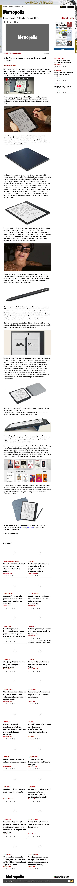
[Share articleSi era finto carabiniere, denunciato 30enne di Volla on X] (31, 671)
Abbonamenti (17, 6)
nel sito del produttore (26, 527)
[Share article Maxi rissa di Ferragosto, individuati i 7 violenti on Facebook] (4, 801)
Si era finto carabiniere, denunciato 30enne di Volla (38, 664)
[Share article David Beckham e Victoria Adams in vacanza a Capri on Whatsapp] (12, 768)
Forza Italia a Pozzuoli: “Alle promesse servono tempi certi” (38, 824)
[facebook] (4, 22)
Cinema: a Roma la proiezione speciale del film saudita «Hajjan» (63, 74)
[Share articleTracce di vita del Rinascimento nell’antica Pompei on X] (31, 768)
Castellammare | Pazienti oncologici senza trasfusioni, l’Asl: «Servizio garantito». (39, 728)
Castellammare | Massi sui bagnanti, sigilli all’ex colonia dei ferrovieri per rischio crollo (14, 695)
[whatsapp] (15, 22)
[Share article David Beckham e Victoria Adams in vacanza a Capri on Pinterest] (10, 768)
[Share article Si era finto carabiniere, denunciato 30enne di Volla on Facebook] (29, 671)
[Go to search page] (23, 7)
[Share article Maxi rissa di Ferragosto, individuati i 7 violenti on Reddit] (14, 801)
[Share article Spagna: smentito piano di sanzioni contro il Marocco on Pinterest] (61, 92)
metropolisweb (32, 605)
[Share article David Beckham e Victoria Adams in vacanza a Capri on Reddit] (14, 768)
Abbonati (64, 18)
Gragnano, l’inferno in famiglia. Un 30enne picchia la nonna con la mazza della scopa (38, 860)
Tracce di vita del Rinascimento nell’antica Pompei (39, 762)
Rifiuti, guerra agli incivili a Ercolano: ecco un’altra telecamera (39, 631)
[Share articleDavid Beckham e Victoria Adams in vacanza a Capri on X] (6, 768)
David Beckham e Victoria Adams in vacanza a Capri (14, 760)
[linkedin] (10, 22)
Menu (36, 18)
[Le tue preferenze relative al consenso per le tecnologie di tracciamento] (75, 884)
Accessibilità (49, 881)
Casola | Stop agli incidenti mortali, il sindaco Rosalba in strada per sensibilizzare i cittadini (14, 729)
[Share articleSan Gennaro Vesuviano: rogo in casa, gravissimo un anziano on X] (31, 703)
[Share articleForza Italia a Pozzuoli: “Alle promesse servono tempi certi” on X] (31, 836)
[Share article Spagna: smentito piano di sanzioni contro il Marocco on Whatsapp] (63, 92)
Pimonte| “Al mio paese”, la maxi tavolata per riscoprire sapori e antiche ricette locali (39, 793)
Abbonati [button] (64, 49)
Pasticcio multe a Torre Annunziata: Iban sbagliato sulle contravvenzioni (38, 567)
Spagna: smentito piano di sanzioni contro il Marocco (62, 87)
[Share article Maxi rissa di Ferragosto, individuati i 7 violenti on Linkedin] (8, 801)
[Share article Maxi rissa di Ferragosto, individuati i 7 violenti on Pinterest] (10, 801)
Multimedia (21, 18)
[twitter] (7, 22)
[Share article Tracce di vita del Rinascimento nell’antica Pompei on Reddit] (39, 768)
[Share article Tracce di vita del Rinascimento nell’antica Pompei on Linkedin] (33, 768)
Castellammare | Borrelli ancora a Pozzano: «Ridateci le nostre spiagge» (14, 567)
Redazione (11, 6)
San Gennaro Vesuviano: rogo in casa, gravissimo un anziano (39, 694)
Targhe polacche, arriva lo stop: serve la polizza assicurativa (14, 664)
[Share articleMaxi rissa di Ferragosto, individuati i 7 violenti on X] (6, 801)
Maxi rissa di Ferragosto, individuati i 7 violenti (14, 790)
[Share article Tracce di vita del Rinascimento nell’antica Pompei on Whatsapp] (37, 768)
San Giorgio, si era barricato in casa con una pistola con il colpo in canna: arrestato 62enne (14, 632)
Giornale (12, 18)
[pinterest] (12, 22)
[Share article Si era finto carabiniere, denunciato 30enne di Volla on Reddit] (39, 671)
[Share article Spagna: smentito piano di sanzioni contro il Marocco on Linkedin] (59, 92)
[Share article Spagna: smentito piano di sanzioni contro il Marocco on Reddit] (65, 92)
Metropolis (5, 6)
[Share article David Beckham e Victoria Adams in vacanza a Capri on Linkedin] (8, 768)
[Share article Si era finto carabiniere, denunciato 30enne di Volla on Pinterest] (35, 671)
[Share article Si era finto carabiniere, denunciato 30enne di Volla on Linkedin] (33, 671)
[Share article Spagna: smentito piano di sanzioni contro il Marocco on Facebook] (55, 92)
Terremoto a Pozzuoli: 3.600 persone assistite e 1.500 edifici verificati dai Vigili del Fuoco (14, 860)
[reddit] (17, 22)
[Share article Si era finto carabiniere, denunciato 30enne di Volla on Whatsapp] (37, 671)
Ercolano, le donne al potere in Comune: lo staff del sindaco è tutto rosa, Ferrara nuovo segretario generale (14, 826)
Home (5, 18)
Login (72, 18)
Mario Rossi (56, 78)
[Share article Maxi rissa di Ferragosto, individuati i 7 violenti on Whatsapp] (12, 801)
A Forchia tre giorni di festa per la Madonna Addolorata (62, 61)
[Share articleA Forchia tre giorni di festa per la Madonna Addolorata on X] (57, 66)
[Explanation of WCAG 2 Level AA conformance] (70, 881)
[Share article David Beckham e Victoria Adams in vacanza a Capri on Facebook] (4, 768)
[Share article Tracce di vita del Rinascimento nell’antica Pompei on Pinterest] (35, 768)
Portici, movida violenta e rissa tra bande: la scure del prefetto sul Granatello (39, 600)
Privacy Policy (43, 881)
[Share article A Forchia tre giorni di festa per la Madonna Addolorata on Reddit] (65, 66)
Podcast (30, 18)
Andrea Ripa (6, 605)
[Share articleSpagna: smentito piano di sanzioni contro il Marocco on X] (57, 92)
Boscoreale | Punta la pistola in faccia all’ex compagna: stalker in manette (12, 600)
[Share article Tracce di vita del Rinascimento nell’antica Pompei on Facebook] (29, 768)
